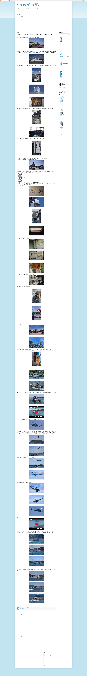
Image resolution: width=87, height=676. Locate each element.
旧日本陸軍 (61, 125)
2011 (60, 75)
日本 (18, 609)
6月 (60, 53)
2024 (60, 39)
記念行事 (61, 122)
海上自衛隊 (20, 608)
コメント (46, 655)
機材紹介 (61, 121)
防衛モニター (61, 133)
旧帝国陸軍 (61, 124)
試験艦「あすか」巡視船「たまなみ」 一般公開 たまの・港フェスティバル (65, 56)
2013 (60, 73)
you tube (63, 86)
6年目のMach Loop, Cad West (64, 61)
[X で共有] (26, 607)
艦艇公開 (23, 608)
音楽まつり (61, 115)
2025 (60, 38)
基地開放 (61, 120)
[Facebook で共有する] (27, 607)
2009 (60, 77)
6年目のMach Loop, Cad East (64, 63)
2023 (60, 40)
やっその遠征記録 (28, 4)
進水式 (60, 128)
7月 (60, 52)
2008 (60, 78)
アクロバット (61, 108)
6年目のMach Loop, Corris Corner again (65, 62)
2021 (60, 42)
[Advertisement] (43, 24)
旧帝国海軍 (61, 123)
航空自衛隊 (61, 127)
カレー (60, 111)
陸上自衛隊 (61, 134)
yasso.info (63, 85)
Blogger (45, 665)
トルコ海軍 (61, 113)
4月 (60, 64)
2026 (60, 37)
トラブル (61, 112)
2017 (60, 69)
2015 (60, 71)
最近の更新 (18, 14)
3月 (60, 65)
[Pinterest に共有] (28, 607)
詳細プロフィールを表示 (62, 87)
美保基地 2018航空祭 (63, 55)
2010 (60, 76)
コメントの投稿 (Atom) (21, 636)
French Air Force (62, 97)
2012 (60, 74)
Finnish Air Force (62, 96)
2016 (60, 70)
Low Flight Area (61, 98)
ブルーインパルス (62, 114)
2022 (60, 41)
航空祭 (60, 126)
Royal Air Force (61, 101)
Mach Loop (61, 99)
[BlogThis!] (25, 607)
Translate (65, 92)
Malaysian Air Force (62, 100)
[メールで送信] (24, 607)
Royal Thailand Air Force (63, 102)
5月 (60, 54)
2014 (60, 72)
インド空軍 (61, 109)
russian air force (62, 103)
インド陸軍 (61, 110)
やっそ (64, 83)
